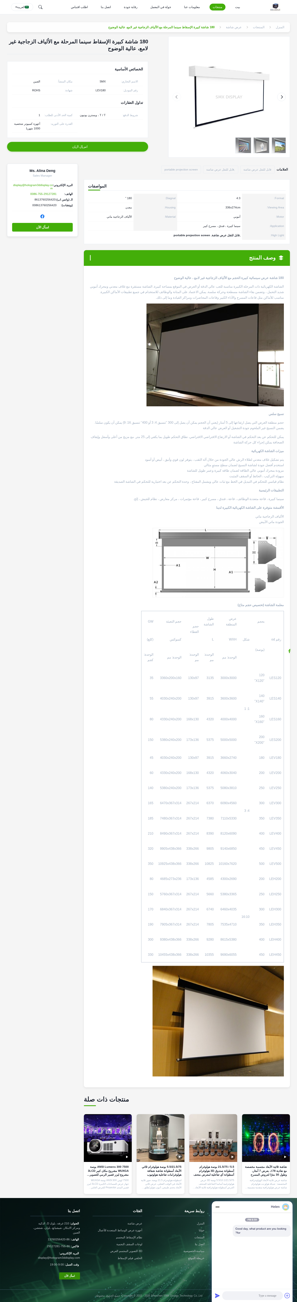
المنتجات (199, 1237)
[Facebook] (42, 216)
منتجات (217, 7)
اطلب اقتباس (79, 7)
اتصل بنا (106, 7)
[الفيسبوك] (291, 651)
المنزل (200, 1223)
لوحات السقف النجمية (129, 1244)
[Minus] (217, 1206)
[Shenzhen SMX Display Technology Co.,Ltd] (276, 7)
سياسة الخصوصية (193, 1251)
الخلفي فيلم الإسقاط (130, 1258)
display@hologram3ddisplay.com (59, 1257)
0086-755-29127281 (43, 194)
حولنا (201, 1230)
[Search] (40, 7)
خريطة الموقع (196, 1258)
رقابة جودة (130, 7)
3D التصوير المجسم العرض (126, 1251)
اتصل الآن (266, 1187)
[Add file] (287, 1295)
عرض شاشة (134, 1223)
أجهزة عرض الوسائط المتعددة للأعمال (120, 1230)
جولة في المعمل (160, 7)
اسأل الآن (42, 227)
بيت (237, 7)
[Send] (217, 1295)
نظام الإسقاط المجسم (129, 1237)
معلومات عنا (192, 7)
